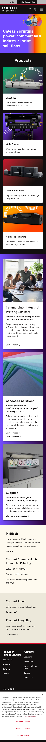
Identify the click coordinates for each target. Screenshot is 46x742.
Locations (28, 657)
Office (12, 2)
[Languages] (35, 9)
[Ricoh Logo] (9, 9)
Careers (27, 673)
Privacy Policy (30, 716)
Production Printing (27, 2)
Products (6, 664)
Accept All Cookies (23, 728)
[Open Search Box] (30, 9)
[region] (23, 716)
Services (6, 674)
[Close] (42, 694)
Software (6, 669)
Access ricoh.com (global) (30, 667)
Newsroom (28, 661)
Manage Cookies (23, 735)
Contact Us (28, 678)
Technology (7, 660)
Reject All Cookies (23, 721)
